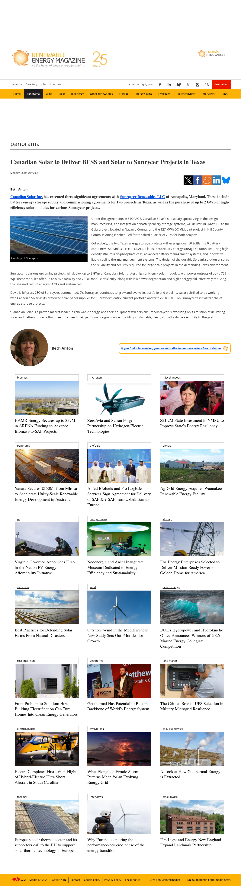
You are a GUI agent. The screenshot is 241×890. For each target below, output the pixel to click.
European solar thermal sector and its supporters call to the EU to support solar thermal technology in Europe (46, 845)
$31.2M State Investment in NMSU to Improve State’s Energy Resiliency (192, 422)
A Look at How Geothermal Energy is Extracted (190, 774)
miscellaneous (172, 377)
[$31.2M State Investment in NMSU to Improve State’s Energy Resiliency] (192, 404)
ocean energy (171, 587)
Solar (62, 94)
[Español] (212, 53)
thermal (22, 797)
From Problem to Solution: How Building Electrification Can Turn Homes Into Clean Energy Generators (46, 709)
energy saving (98, 519)
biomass (22, 377)
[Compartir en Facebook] (197, 180)
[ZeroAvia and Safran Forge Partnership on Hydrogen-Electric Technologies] (119, 404)
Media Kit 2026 (38, 880)
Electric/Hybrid (186, 94)
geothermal (97, 660)
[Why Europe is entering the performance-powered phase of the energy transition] (119, 822)
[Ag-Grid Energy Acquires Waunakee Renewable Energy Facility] (192, 467)
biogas (167, 445)
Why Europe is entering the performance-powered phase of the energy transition (116, 845)
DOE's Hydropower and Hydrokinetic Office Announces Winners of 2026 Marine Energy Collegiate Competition (191, 638)
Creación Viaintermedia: (165, 880)
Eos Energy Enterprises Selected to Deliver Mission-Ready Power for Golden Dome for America (190, 567)
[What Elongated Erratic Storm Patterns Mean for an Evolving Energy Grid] (119, 751)
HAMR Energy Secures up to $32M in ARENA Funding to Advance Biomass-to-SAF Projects (45, 425)
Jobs (43, 84)
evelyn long (97, 729)
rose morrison (26, 660)
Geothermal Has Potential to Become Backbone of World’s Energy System (118, 706)
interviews (96, 797)
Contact (75, 880)
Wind (49, 94)
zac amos (23, 587)
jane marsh (170, 660)
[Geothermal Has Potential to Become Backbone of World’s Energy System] (119, 686)
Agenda (17, 84)
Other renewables (101, 94)
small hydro (170, 797)
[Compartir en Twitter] (188, 180)
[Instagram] (197, 84)
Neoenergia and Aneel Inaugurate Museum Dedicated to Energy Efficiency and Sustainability (115, 567)
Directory (31, 84)
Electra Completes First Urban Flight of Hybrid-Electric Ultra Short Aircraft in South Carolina (45, 777)
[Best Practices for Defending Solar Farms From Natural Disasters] (47, 612)
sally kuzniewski (173, 729)
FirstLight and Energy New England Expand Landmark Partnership (190, 842)
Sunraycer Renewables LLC (142, 196)
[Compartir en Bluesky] (226, 180)
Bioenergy (77, 94)
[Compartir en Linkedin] (216, 180)
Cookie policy (92, 880)
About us (55, 84)
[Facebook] (160, 84)
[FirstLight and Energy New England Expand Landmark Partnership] (192, 825)
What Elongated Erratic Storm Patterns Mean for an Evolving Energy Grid (112, 777)
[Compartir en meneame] (207, 180)
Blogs (224, 94)
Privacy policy (112, 880)
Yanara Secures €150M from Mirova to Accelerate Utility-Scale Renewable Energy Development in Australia (46, 494)
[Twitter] (188, 84)
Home (17, 94)
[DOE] (192, 612)
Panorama (33, 94)
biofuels (95, 445)
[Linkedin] (169, 84)
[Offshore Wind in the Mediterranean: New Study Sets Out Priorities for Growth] (119, 615)
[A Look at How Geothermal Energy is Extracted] (192, 756)
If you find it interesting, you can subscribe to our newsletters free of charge (171, 348)
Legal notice (132, 880)
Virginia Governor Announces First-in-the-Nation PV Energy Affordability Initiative (45, 567)
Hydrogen (164, 94)
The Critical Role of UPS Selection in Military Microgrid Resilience (191, 706)
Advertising (59, 880)
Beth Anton (19, 189)
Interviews (208, 94)
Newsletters (221, 84)
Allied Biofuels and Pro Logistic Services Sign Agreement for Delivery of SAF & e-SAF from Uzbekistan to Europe (119, 496)
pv (18, 519)
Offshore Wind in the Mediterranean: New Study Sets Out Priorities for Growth (118, 635)
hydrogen (96, 377)
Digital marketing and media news (209, 880)
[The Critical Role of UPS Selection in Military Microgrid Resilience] (192, 686)
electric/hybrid (26, 729)
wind (93, 587)
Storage (124, 94)
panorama (23, 445)
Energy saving (143, 94)
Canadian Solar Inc (26, 196)
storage (167, 519)
